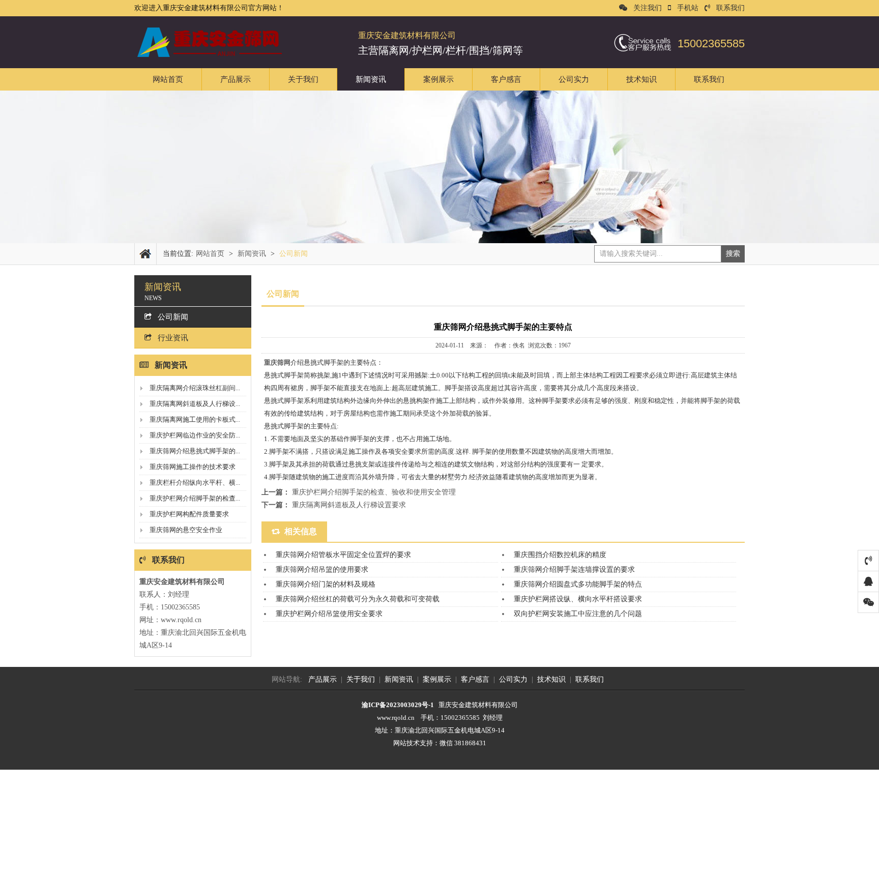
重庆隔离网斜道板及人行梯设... (195, 403)
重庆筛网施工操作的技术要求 (193, 467)
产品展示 (235, 79)
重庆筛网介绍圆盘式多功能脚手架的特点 (578, 584)
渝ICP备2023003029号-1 (398, 705)
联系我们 (730, 8)
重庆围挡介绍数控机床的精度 (560, 555)
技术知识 (641, 79)
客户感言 (506, 79)
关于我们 (303, 79)
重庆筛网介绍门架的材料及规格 (325, 584)
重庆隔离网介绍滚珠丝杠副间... (195, 388)
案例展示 (438, 79)
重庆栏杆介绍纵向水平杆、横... (195, 482)
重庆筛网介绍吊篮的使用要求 (322, 569)
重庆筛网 (277, 362)
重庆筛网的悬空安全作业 (186, 530)
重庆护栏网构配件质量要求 (189, 514)
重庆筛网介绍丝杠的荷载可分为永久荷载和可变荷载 (358, 599)
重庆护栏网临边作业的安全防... (195, 435)
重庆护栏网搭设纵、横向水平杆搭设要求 (578, 599)
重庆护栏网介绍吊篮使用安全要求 (329, 614)
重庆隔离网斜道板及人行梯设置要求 (349, 505)
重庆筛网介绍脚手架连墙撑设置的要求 (574, 569)
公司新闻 (173, 317)
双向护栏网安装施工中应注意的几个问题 (578, 614)
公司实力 (574, 79)
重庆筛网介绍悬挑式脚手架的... (195, 451)
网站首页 (168, 79)
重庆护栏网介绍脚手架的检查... (195, 498)
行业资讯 (173, 338)
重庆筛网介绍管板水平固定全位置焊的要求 (343, 555)
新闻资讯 (371, 79)
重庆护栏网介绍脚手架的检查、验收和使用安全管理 (374, 492)
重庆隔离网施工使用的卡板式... (195, 419)
